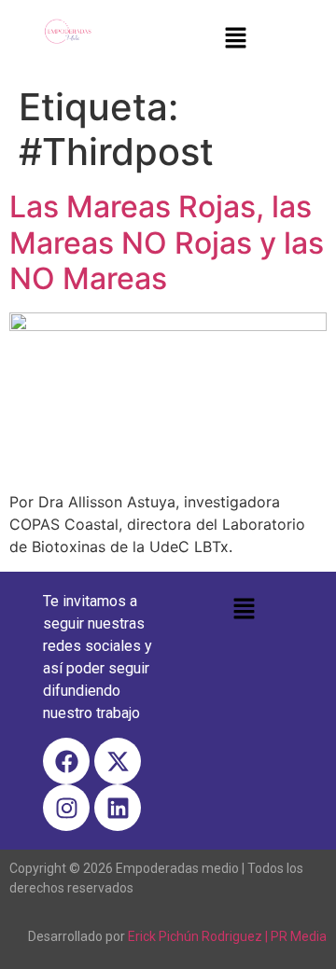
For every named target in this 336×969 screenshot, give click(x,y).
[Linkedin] (117, 807)
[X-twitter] (117, 761)
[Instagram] (66, 807)
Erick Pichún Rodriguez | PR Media (227, 936)
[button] (235, 39)
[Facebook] (66, 761)
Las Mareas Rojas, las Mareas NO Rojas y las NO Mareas (166, 242)
